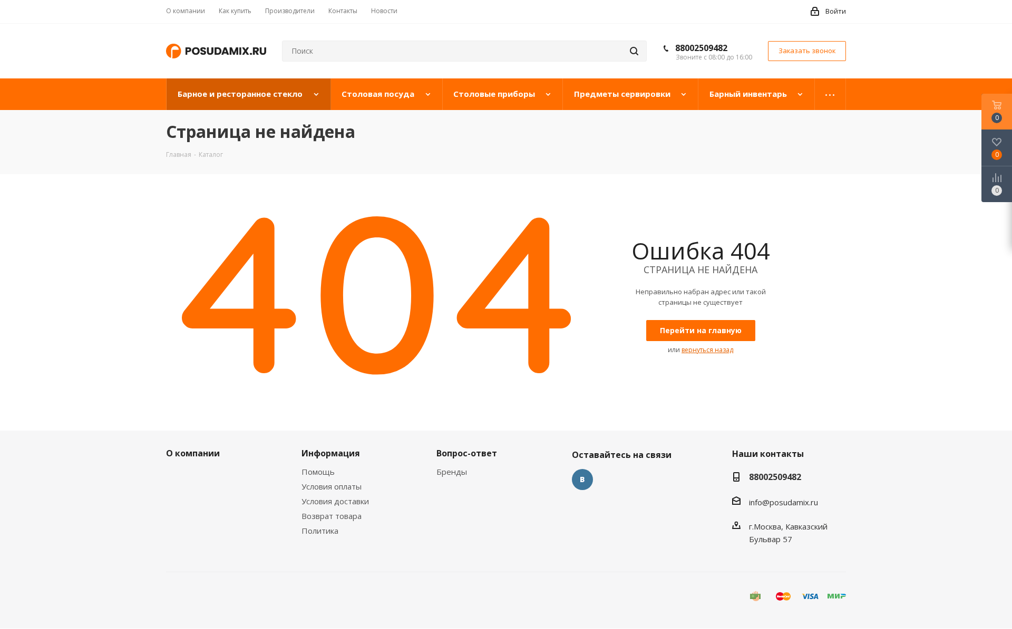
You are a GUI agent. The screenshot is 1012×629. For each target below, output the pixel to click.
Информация (330, 453)
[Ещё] (830, 94)
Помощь (318, 471)
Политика (319, 530)
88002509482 (701, 48)
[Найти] (634, 51)
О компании (193, 453)
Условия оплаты (331, 486)
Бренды (451, 471)
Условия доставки (335, 501)
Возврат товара (331, 516)
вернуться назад (707, 349)
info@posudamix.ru (783, 502)
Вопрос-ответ (466, 453)
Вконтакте (582, 479)
